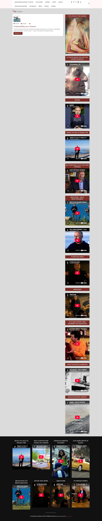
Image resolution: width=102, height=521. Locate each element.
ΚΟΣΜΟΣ (60, 2)
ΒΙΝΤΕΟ (40, 6)
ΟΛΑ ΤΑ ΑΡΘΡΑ (39, 2)
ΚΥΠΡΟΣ (54, 2)
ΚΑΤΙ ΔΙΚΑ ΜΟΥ (33, 6)
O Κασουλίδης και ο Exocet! (25, 26)
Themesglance (69, 516)
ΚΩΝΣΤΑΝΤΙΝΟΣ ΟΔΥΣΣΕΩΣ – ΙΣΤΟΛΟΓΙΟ (24, 2)
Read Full (17, 33)
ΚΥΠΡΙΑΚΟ (47, 2)
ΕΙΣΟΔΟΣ (47, 6)
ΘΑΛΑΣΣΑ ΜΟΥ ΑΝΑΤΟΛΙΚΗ (21, 6)
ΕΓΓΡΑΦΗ (53, 6)
